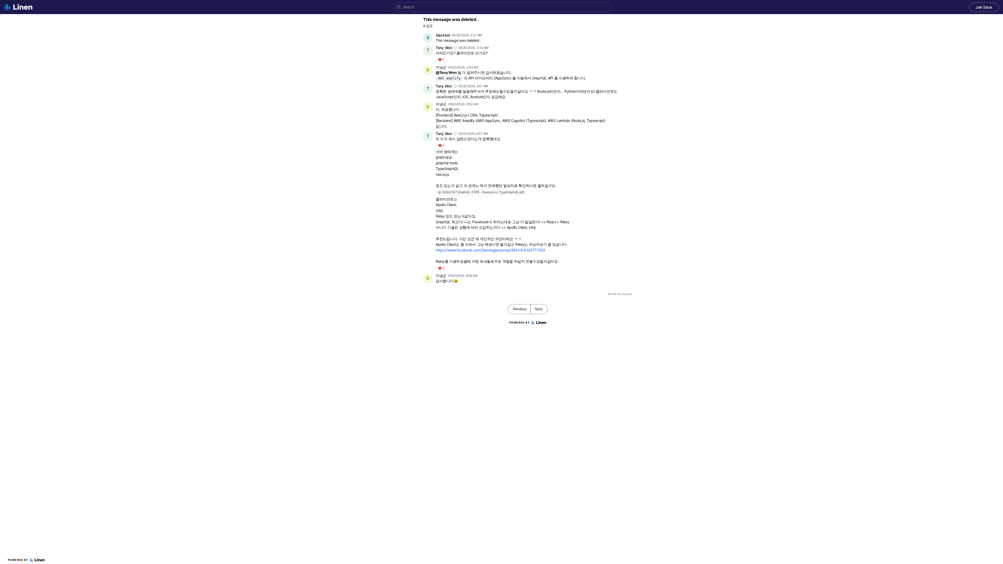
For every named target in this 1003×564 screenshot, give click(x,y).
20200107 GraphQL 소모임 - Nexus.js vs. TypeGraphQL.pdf (483, 192)
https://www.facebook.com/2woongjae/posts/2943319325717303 (490, 250)
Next (539, 309)
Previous (520, 309)
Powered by (18, 559)
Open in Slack (620, 294)
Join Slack (984, 7)
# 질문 (428, 26)
